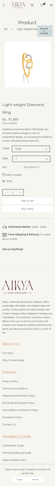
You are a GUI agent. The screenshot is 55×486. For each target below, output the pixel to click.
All (5, 29)
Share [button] (9, 181)
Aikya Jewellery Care (14, 459)
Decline (35, 479)
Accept (19, 479)
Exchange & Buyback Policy (18, 402)
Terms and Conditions (14, 388)
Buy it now (27, 208)
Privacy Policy (10, 381)
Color (5, 148)
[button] (3, 5)
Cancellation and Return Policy (20, 410)
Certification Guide (13, 445)
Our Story (7, 352)
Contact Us (8, 424)
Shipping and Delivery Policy (18, 395)
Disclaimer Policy (12, 417)
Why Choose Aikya (13, 360)
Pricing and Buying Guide (16, 452)
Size (5, 158)
